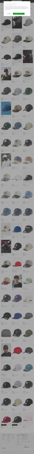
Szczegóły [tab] (10, 3)
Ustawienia (9, 13)
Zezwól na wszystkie (19, 13)
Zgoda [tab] (6, 3)
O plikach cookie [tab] (15, 3)
